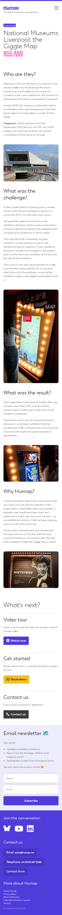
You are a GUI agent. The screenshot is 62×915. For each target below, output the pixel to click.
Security (7, 903)
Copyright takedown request (16, 900)
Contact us (18, 714)
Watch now (18, 641)
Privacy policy (9, 894)
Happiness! (9, 123)
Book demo (18, 679)
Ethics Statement (11, 897)
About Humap (10, 891)
